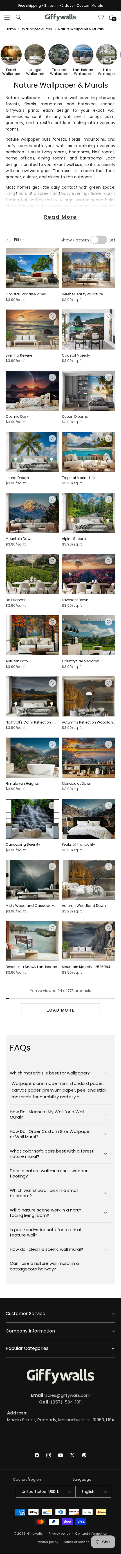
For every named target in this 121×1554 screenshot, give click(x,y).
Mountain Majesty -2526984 (86, 967)
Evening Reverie (19, 355)
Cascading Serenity (23, 844)
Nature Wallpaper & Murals (81, 29)
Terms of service (76, 1542)
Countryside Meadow (80, 661)
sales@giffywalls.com (60, 1395)
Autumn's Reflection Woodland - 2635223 (88, 722)
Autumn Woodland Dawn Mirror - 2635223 (84, 905)
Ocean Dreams (75, 416)
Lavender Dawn (75, 600)
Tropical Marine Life (78, 478)
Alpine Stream (74, 539)
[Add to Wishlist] (52, 255)
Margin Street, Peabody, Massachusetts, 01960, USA (60, 1416)
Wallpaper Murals (37, 29)
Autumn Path (17, 661)
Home (11, 29)
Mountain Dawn (19, 539)
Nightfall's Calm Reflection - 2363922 (30, 722)
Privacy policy (59, 1533)
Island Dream (17, 478)
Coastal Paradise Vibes (26, 294)
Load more (60, 1010)
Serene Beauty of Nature (82, 294)
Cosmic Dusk (17, 416)
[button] (7, 17)
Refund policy (47, 1542)
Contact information (91, 1533)
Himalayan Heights (22, 783)
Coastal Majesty (76, 355)
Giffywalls (35, 1533)
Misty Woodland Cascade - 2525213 (30, 905)
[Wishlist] (101, 17)
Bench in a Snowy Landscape (31, 967)
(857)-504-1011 (60, 1402)
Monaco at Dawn (76, 783)
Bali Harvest (16, 600)
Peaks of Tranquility (78, 844)
